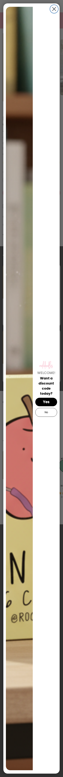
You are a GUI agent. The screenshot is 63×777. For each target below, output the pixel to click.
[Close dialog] (54, 9)
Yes (46, 402)
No (46, 412)
